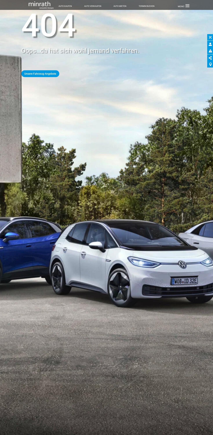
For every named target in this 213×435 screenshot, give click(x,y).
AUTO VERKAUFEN (92, 6)
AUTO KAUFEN (65, 6)
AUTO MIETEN (119, 6)
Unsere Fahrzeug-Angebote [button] (40, 73)
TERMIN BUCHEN (146, 6)
